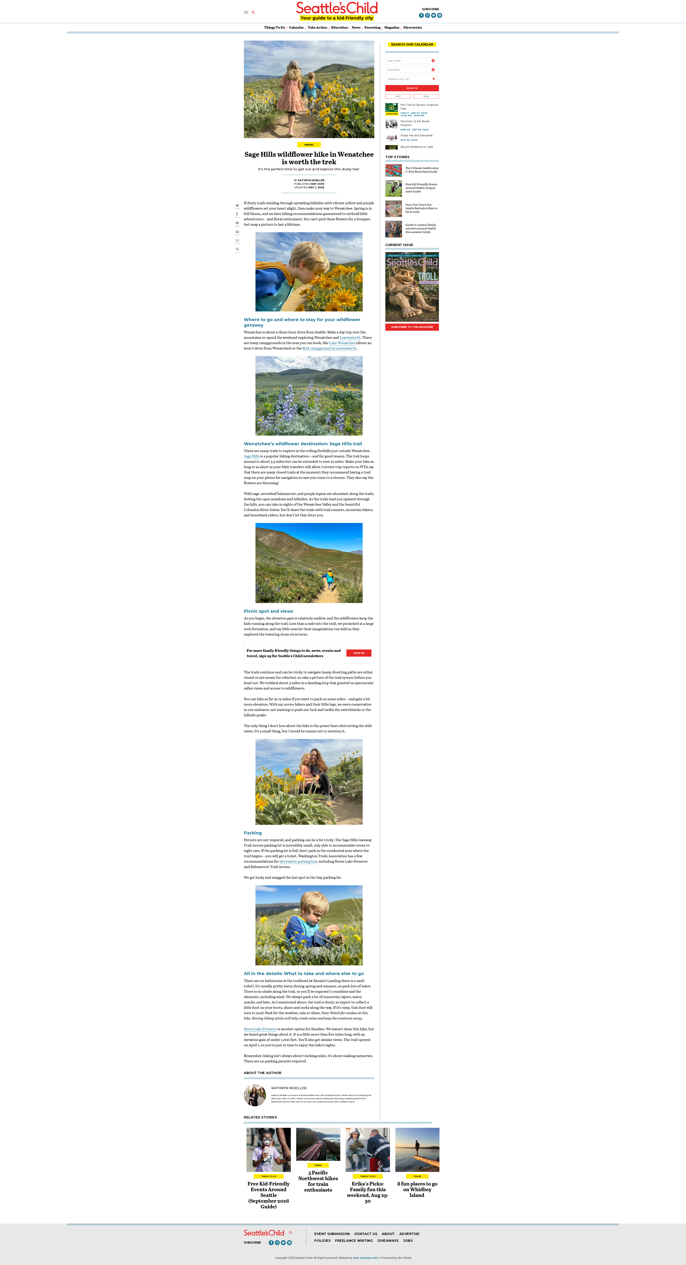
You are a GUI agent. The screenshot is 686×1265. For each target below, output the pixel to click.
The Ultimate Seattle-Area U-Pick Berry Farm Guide (422, 169)
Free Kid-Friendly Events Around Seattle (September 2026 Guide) (269, 1195)
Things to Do (274, 27)
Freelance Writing (354, 1241)
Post (398, 96)
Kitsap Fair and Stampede (417, 135)
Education (339, 27)
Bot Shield (404, 1257)
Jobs (408, 1241)
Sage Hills (251, 455)
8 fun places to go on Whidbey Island (417, 1189)
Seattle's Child (303, 1257)
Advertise (409, 1234)
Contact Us (365, 1234)
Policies (322, 1241)
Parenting (372, 27)
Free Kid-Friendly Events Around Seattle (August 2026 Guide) (421, 187)
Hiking (309, 144)
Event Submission (332, 1234)
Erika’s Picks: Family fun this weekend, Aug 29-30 (368, 1192)
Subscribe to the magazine (412, 327)
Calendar (296, 27)
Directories (412, 27)
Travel (417, 1176)
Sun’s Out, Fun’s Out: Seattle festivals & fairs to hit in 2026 (422, 208)
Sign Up (359, 653)
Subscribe (430, 9)
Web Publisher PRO (366, 1257)
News (356, 27)
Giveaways (388, 1241)
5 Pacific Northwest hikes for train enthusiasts (318, 1181)
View (426, 96)
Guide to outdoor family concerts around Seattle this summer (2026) (421, 228)
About (388, 1234)
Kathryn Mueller (311, 180)
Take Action (317, 27)
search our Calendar (412, 44)
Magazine (391, 27)
